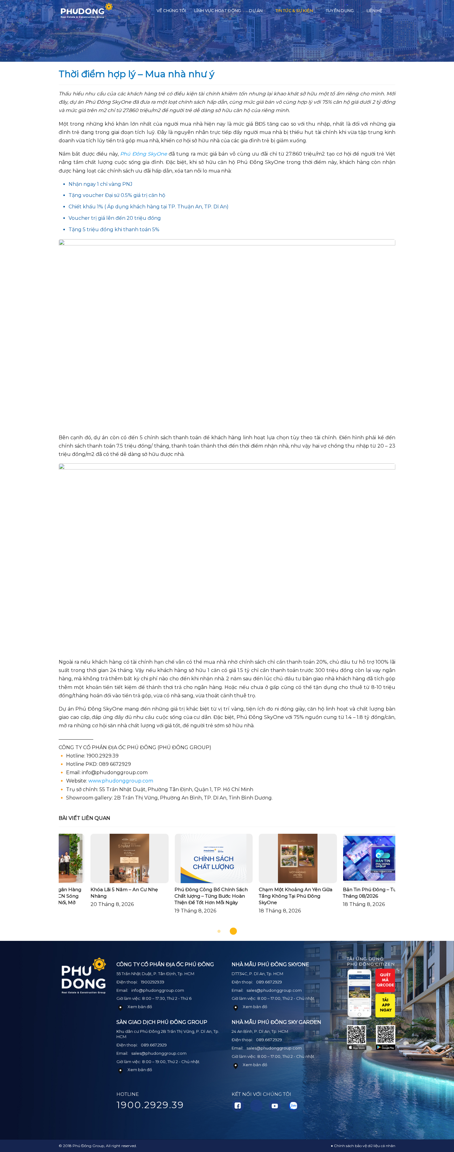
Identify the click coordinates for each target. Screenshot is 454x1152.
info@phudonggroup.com (157, 990)
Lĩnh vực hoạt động (217, 10)
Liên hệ (375, 10)
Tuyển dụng (340, 10)
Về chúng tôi (171, 10)
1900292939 (152, 981)
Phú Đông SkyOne (143, 154)
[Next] (406, 881)
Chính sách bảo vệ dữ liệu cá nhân (364, 1145)
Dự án (256, 10)
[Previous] (47, 881)
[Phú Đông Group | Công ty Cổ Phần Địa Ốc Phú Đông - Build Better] (86, 11)
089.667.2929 (154, 1044)
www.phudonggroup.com (120, 781)
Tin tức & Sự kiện (294, 10)
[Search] (393, 11)
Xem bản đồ (140, 1006)
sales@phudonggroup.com (159, 1053)
